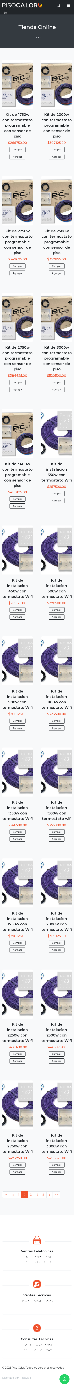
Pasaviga (25, 1377)
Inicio (37, 37)
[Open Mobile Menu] (68, 5)
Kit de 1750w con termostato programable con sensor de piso (17, 125)
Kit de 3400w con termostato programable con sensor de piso (17, 475)
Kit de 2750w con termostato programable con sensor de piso (17, 358)
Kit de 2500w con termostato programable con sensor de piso (56, 242)
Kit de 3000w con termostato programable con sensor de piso (56, 358)
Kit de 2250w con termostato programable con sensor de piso (17, 242)
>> (56, 1194)
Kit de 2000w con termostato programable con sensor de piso (56, 125)
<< (6, 1194)
